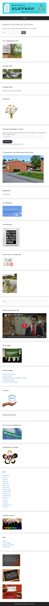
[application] (24, 325)
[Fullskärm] (44, 336)
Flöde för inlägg (7, 543)
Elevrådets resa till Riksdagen (10, 382)
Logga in (5, 541)
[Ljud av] (42, 336)
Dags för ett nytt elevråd (9, 374)
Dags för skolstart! (7, 376)
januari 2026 (6, 487)
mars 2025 (5, 503)
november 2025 (7, 491)
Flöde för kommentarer (8, 544)
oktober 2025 (6, 493)
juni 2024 (5, 507)
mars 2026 (5, 483)
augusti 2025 (6, 497)
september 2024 (7, 505)
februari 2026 (6, 485)
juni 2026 (5, 477)
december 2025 (7, 489)
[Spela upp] (4, 336)
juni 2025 (5, 499)
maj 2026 (5, 479)
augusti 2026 (6, 475)
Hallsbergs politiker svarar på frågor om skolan (14, 378)
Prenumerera (7, 141)
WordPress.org (6, 546)
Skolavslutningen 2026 (8, 380)
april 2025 (5, 501)
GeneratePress (31, 604)
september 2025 (7, 495)
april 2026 (5, 481)
